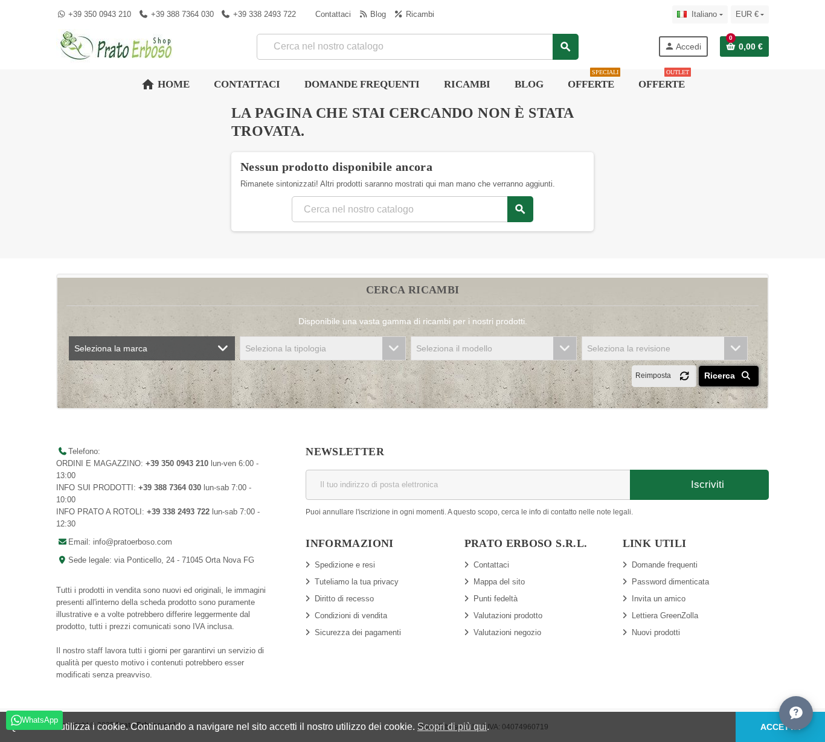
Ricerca (720, 375)
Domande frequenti (665, 564)
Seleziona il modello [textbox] (454, 348)
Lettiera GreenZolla (665, 615)
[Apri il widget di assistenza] (796, 713)
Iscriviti (706, 484)
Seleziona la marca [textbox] (110, 348)
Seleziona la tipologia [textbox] (285, 348)
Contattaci (332, 14)
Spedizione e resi (345, 564)
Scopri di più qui (452, 726)
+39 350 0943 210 (99, 14)
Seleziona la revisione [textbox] (628, 348)
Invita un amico (658, 598)
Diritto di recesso (344, 598)
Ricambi (418, 14)
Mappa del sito (499, 581)
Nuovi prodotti (656, 632)
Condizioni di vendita (351, 615)
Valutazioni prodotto (507, 615)
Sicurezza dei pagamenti (358, 632)
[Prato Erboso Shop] (116, 45)
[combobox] (417, 47)
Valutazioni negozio (507, 632)
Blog (377, 14)
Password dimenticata (670, 581)
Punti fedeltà (495, 598)
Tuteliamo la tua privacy (357, 581)
